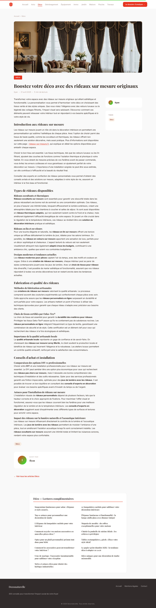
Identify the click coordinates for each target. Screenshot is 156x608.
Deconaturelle (17, 586)
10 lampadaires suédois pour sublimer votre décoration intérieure (100, 508)
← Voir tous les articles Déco (26, 476)
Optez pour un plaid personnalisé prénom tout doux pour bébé (54, 540)
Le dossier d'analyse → (135, 4)
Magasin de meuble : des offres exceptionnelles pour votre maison (96, 524)
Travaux (110, 4)
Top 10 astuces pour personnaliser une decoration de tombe (51, 516)
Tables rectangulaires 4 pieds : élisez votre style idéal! (99, 540)
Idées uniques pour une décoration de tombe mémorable (100, 557)
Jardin (83, 4)
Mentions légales (131, 586)
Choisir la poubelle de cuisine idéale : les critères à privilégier (99, 532)
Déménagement (51, 4)
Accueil (25, 4)
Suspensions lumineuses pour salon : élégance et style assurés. (54, 508)
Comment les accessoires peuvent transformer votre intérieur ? (54, 548)
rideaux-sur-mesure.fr (39, 144)
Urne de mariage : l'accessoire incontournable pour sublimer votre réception (54, 557)
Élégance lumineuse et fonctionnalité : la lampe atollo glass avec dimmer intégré (98, 516)
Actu (33, 4)
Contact (144, 586)
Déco (40, 4)
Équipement (66, 4)
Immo (76, 4)
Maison (92, 4)
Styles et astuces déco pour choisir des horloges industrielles (51, 565)
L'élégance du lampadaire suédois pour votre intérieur (54, 524)
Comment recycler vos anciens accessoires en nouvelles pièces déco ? (54, 532)
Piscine (101, 4)
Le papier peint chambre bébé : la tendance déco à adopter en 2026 (99, 548)
